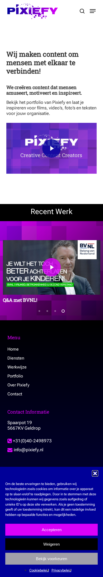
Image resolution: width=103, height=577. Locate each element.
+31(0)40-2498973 (32, 440)
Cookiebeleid (39, 570)
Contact (14, 393)
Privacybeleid (61, 570)
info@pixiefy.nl (28, 449)
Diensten (15, 358)
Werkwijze (17, 367)
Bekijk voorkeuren (51, 558)
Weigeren (51, 544)
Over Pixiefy (18, 384)
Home (13, 349)
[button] (95, 473)
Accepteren (52, 529)
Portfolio (15, 376)
